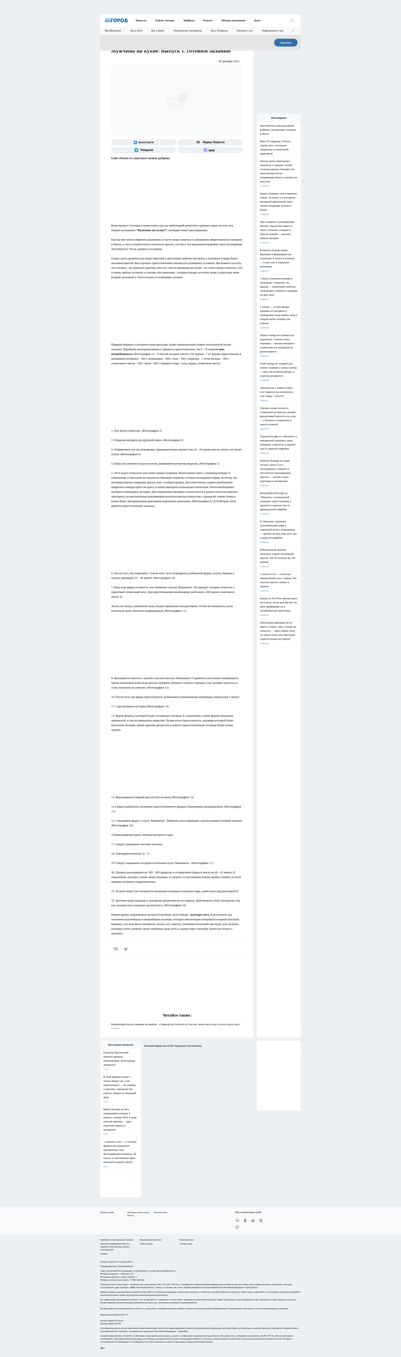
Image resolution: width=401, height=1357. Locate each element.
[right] (297, 31)
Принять (286, 42)
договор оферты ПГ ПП (110, 1323)
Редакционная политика (150, 1240)
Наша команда (146, 1244)
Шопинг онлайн (107, 1212)
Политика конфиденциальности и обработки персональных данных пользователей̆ (115, 1247)
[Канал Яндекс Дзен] (261, 1221)
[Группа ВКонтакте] (143, 142)
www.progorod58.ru (124, 1262)
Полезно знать (160, 1212)
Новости (141, 20)
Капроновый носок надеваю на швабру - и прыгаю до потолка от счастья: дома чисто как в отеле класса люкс (175, 1026)
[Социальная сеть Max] (210, 150)
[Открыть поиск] (292, 20)
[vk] (116, 949)
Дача (257, 20)
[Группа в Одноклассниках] (245, 1221)
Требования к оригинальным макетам (116, 1240)
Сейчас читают (164, 20)
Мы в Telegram (219, 30)
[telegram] (127, 949)
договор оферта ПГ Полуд (111, 1320)
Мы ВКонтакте (113, 30)
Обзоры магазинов (233, 20)
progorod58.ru (147, 1292)
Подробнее (183, 1331)
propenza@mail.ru (141, 1271)
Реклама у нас (245, 30)
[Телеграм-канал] (143, 150)
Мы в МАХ (136, 30)
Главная (103, 1254)
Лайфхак (189, 20)
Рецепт (208, 20)
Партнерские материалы (188, 30)
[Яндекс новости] (210, 142)
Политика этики (187, 1240)
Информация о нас (273, 30)
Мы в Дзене (157, 30)
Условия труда (186, 1244)
